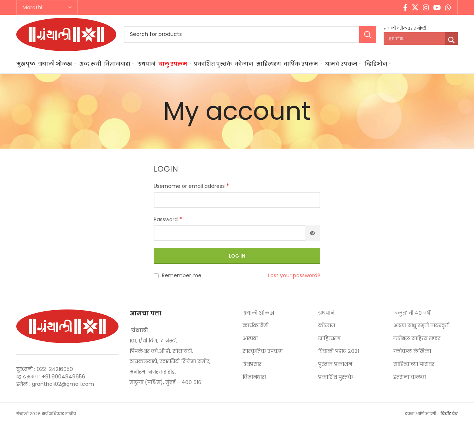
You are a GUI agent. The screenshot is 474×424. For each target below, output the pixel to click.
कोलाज (326, 325)
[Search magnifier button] (451, 40)
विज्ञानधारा (254, 377)
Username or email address (191, 186)
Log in (237, 255)
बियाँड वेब (449, 414)
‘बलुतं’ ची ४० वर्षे (411, 313)
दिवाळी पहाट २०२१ (338, 351)
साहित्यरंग (329, 338)
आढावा (250, 338)
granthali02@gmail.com (63, 384)
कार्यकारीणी (255, 325)
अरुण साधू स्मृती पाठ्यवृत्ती (421, 325)
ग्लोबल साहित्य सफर (416, 338)
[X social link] (415, 7)
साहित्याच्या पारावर (413, 364)
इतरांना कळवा (409, 377)
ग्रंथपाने (326, 313)
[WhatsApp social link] (448, 7)
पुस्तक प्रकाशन (335, 364)
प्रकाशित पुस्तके (335, 377)
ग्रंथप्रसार (252, 364)
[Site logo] (66, 33)
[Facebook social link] (405, 7)
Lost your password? (294, 275)
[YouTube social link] (437, 7)
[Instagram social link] (426, 7)
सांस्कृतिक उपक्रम (263, 351)
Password (168, 219)
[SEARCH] (367, 34)
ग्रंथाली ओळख (258, 313)
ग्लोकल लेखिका (412, 351)
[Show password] (312, 233)
